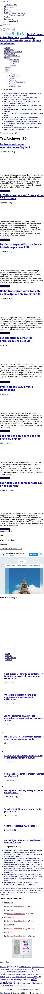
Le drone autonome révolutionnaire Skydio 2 (15, 146)
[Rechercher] (1, 1)
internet (39, 890)
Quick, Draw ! (9, 910)
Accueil (7, 48)
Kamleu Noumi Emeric (16, 906)
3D (8, 894)
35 (17, 780)
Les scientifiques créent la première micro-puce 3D (16, 339)
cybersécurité (22, 892)
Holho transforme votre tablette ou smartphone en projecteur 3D (20, 292)
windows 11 (38, 983)
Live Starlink (9, 917)
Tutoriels (7, 68)
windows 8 (19, 888)
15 (16, 816)
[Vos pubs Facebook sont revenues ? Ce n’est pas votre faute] (6, 650)
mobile (29, 974)
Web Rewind (9, 925)
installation (3, 972)
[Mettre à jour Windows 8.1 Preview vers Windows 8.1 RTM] (7, 836)
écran (7, 888)
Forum (6, 9)
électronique (17, 985)
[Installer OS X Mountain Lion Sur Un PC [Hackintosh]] (10, 805)
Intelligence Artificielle (13, 52)
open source (11, 890)
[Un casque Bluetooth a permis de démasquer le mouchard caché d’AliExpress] (6, 608)
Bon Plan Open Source (17, 82)
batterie (35, 892)
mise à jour (18, 890)
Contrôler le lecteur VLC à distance (20, 826)
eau (17, 892)
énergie (23, 985)
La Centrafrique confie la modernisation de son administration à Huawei (23, 757)
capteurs (28, 967)
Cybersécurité (9, 54)
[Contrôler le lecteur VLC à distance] (7, 822)
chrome (41, 967)
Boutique (8, 11)
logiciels (29, 890)
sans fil (24, 977)
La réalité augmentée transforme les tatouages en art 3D (21, 246)
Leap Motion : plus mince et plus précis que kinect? (20, 437)
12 (15, 830)
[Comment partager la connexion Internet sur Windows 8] (7, 770)
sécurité (36, 888)
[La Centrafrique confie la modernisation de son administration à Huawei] (6, 633)
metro (9, 974)
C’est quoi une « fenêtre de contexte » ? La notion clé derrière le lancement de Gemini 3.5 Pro (23, 676)
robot (13, 977)
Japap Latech (13, 21)
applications (3, 894)
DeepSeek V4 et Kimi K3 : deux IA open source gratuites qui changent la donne (21, 128)
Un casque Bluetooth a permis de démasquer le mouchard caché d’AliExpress (22, 94)
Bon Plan (12, 84)
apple (4, 967)
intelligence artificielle (6, 892)
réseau (6, 890)
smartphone (30, 977)
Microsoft (24, 890)
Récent (7, 654)
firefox (30, 969)
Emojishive (8, 903)
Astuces (7, 70)
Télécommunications (12, 56)
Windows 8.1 (19, 983)
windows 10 (12, 888)
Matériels (12, 80)
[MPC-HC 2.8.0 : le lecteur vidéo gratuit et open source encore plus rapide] (6, 625)
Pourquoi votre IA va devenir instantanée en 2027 (23, 117)
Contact (7, 17)
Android (16, 62)
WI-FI (23, 888)
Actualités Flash (15, 86)
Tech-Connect (5, 993)
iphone (34, 890)
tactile (32, 888)
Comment (3, 969)
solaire (2, 890)
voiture (28, 979)
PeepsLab (8, 932)
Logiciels (12, 78)
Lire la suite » (5, 191)
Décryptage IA (14, 76)
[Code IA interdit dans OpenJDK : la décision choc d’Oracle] (6, 642)
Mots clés (8, 660)
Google (14, 892)
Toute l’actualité (10, 5)
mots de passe (35, 974)
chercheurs (30, 892)
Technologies (9, 50)
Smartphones (14, 60)
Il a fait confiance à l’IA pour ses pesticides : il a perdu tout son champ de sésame (22, 98)
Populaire (8, 656)
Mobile (7, 58)
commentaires (10, 658)
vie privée (27, 888)
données (21, 969)
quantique (8, 977)
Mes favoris (8, 7)
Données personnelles (17, 15)
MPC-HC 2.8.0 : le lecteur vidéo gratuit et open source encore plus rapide (22, 102)
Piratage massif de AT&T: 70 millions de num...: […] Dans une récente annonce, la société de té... (23, 883)
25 (17, 797)
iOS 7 (34, 972)
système (41, 888)
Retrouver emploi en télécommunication (22, 989)
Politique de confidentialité (15, 13)
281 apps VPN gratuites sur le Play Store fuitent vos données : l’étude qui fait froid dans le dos (22, 120)
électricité (2, 888)
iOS (14, 64)
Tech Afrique (13, 74)
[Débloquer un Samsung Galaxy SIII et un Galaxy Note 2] (7, 786)
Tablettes (12, 66)
